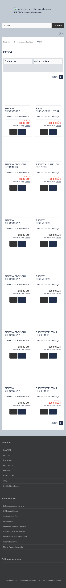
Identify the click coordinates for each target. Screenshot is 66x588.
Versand (27, 126)
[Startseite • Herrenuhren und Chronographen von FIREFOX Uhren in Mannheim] (33, 10)
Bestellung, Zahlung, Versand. (14, 526)
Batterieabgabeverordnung (13, 506)
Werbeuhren (8, 521)
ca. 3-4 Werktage (21, 117)
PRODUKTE (8, 465)
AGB (5, 481)
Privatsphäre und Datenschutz (15, 537)
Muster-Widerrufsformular (13, 547)
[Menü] (2, 33)
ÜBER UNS (7, 460)
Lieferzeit (6, 455)
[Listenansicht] (61, 68)
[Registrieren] (58, 4)
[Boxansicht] (59, 68)
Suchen (58, 25)
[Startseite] (45, 4)
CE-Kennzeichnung (10, 511)
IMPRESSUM (8, 476)
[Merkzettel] (62, 4)
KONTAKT (7, 471)
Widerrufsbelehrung (10, 542)
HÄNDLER (7, 450)
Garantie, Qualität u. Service (14, 532)
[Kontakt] (49, 4)
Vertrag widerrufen (10, 516)
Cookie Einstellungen (11, 486)
